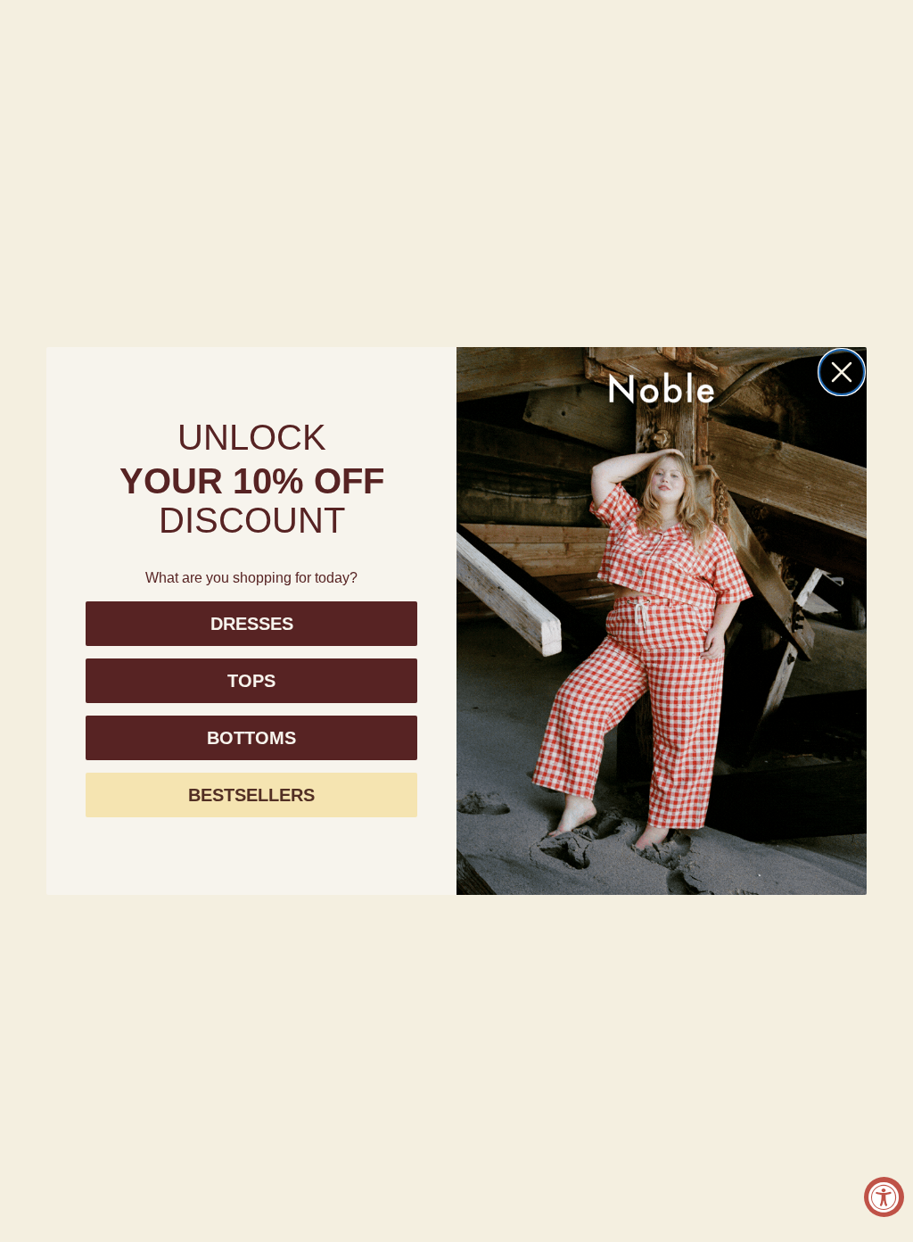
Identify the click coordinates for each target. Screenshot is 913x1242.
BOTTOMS (251, 738)
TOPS (251, 681)
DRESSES (251, 623)
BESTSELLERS (251, 795)
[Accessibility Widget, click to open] (884, 1197)
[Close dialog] (841, 372)
